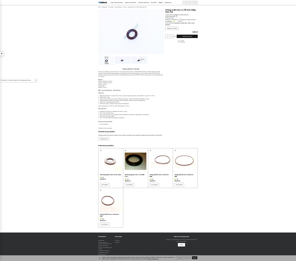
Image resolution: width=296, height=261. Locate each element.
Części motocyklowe (130, 2)
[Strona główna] (103, 2)
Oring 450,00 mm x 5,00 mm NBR (183, 175)
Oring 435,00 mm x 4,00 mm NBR (109, 215)
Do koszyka (105, 184)
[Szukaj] (184, 2)
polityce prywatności (152, 259)
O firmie (117, 240)
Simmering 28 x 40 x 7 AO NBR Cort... (134, 175)
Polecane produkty (106, 145)
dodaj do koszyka (187, 36)
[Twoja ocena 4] (179, 18)
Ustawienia (180, 258)
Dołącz (181, 245)
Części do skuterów (143, 2)
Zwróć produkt (102, 254)
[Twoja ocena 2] (176, 18)
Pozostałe (153, 2)
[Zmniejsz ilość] (172, 36)
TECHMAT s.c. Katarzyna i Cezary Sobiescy (184, 19)
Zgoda (194, 258)
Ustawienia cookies (103, 252)
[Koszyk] (188, 2)
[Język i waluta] (196, 2)
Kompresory (167, 2)
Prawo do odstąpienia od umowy (105, 248)
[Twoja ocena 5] (180, 18)
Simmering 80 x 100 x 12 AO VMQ (110, 175)
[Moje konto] (192, 2)
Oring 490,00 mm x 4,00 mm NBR (159, 175)
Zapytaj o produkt (172, 28)
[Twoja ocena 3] (178, 18)
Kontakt (117, 242)
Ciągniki (160, 2)
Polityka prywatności (103, 250)
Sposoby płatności (103, 245)
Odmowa (187, 258)
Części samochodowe (116, 2)
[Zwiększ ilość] (166, 36)
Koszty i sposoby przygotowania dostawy (104, 243)
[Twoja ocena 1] (175, 18)
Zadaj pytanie (104, 139)
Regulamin (101, 240)
